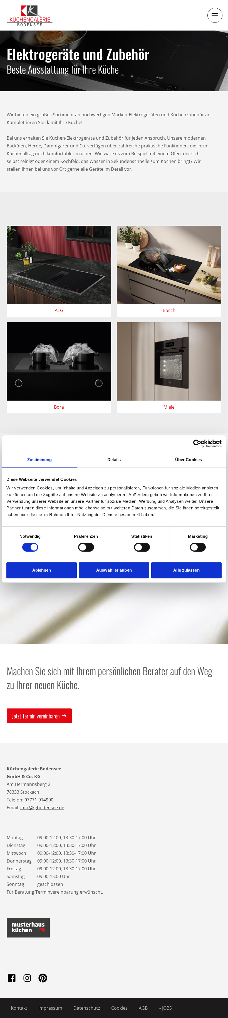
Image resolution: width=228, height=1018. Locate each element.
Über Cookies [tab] (188, 459)
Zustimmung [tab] (39, 459)
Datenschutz (86, 1008)
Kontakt (19, 1008)
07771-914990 (38, 800)
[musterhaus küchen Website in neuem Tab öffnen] (28, 927)
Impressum (50, 1008)
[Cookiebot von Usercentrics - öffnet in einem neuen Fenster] (197, 443)
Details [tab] (114, 459)
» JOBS (165, 1008)
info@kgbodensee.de (42, 808)
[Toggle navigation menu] (214, 15)
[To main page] (30, 15)
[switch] (86, 547)
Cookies (119, 1008)
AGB (143, 1008)
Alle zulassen (186, 570)
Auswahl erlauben (114, 570)
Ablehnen (41, 570)
